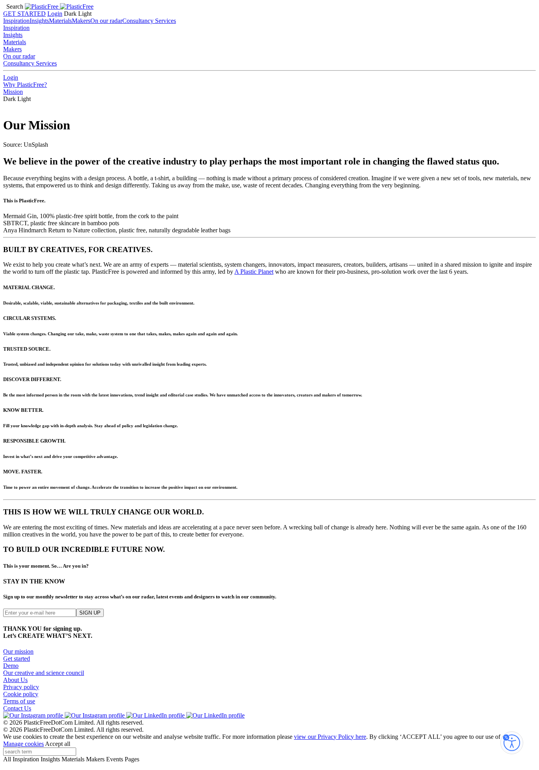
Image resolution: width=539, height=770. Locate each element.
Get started (16, 658)
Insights (39, 20)
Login (54, 13)
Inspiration (16, 20)
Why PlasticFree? (25, 84)
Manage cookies (23, 743)
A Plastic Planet (253, 271)
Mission (13, 91)
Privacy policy (21, 687)
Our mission (18, 651)
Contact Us (17, 708)
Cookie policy (20, 694)
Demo (11, 665)
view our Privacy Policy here (330, 736)
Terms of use (19, 701)
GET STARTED (24, 13)
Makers (81, 20)
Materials (60, 20)
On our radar (106, 20)
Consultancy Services (149, 20)
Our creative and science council (43, 672)
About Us (15, 680)
